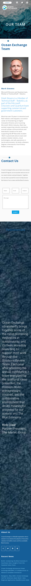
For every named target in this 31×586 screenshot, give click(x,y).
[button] (7, 525)
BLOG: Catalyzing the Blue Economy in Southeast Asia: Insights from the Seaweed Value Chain (14, 563)
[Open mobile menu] (28, 8)
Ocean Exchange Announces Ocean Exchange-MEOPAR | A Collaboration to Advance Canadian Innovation (14, 570)
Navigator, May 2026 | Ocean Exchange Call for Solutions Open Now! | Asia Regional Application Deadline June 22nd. (15, 578)
